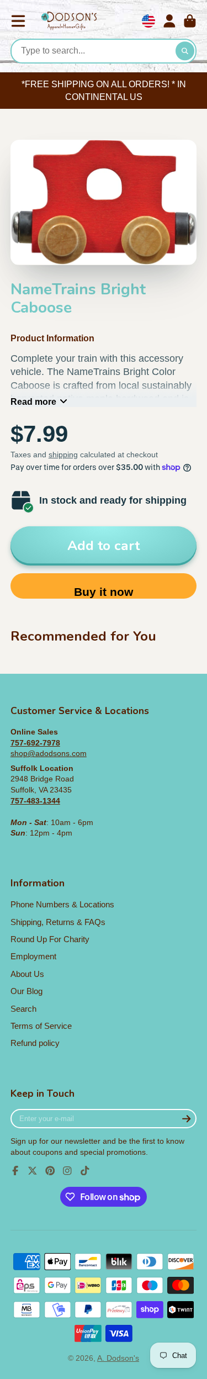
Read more (33, 401)
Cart (190, 21)
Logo (69, 21)
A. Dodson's (118, 1358)
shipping (63, 454)
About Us (27, 974)
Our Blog (26, 991)
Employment (33, 956)
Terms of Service (41, 1026)
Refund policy (35, 1043)
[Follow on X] (33, 1171)
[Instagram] (67, 1171)
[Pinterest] (50, 1171)
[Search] (185, 51)
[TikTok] (85, 1171)
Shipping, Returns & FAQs (57, 922)
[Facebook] (15, 1171)
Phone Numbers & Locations (62, 904)
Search (23, 1008)
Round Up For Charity (49, 939)
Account (169, 21)
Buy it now (103, 591)
